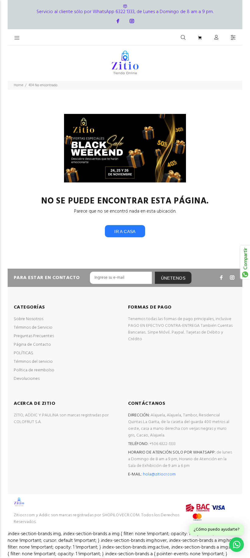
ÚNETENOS (173, 278)
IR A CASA (125, 231)
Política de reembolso (34, 370)
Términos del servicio (33, 361)
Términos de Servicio (33, 327)
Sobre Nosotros (28, 319)
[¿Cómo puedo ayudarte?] (236, 544)
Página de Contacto (32, 344)
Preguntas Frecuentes (34, 336)
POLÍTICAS (23, 353)
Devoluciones (27, 378)
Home (18, 85)
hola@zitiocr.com (159, 474)
